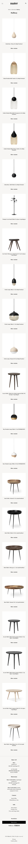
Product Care (14, 809)
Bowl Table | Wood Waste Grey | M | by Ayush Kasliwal (14, 745)
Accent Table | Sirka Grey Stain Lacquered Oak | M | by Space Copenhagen (14, 394)
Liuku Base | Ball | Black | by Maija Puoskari (14, 184)
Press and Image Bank (14, 811)
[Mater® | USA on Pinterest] (18, 825)
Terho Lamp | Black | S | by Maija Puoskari (14, 289)
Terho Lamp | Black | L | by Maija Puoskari (14, 324)
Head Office (14, 798)
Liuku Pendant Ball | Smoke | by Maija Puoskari (14, 78)
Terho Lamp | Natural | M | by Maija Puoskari (14, 358)
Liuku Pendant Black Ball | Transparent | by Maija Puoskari (14, 114)
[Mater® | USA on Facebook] (17, 825)
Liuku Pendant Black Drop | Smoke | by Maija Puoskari (14, 149)
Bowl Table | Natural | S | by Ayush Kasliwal (14, 498)
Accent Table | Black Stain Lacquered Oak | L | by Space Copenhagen (14, 673)
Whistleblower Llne (14, 800)
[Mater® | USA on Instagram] (15, 825)
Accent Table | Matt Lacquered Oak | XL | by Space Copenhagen (14, 709)
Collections (13, 9)
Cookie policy (14, 841)
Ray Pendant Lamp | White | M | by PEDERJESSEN (14, 463)
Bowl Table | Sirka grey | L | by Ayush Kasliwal (14, 567)
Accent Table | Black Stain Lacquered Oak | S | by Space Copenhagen (14, 637)
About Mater (14, 807)
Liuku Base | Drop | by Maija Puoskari (14, 43)
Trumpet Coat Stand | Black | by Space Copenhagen (14, 219)
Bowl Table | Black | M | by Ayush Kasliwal (14, 533)
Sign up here (14, 822)
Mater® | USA (10, 836)
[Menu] (2, 3)
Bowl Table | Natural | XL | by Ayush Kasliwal (14, 602)
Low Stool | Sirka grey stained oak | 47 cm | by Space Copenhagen (14, 254)
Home (9, 9)
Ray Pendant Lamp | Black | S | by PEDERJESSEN (14, 429)
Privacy (14, 839)
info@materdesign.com (14, 770)
